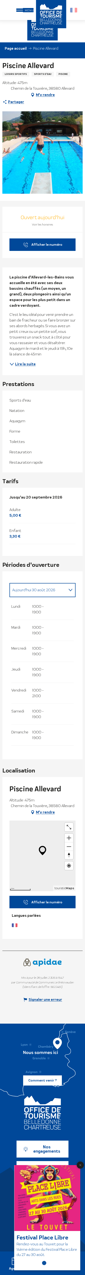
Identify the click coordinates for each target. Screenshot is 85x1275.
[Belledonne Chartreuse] (42, 1112)
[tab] (38, 590)
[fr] (74, 10)
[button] (74, 10)
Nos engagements (46, 1149)
